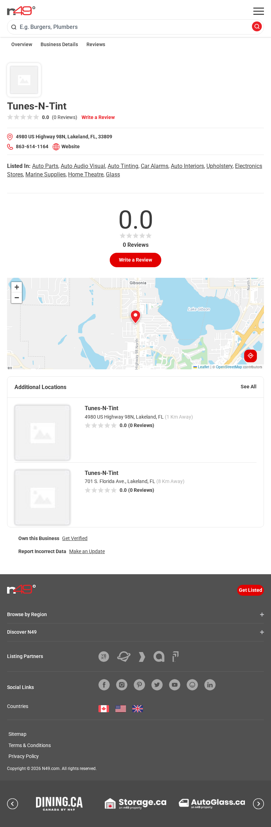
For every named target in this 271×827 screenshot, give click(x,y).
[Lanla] (161, 656)
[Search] (257, 26)
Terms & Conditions (29, 745)
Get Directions (250, 356)
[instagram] (122, 685)
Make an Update (87, 551)
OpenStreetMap (229, 366)
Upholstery (219, 166)
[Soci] (175, 656)
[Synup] (144, 657)
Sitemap (17, 734)
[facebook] (104, 685)
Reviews (95, 44)
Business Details (59, 44)
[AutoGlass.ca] (212, 804)
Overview (21, 44)
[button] (135, 317)
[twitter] (157, 685)
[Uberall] (126, 656)
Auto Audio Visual (83, 166)
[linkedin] (210, 685)
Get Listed (250, 590)
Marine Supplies (45, 174)
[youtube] (175, 685)
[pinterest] (139, 685)
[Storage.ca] (135, 804)
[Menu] (258, 11)
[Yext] (106, 656)
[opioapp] (192, 685)
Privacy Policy (23, 756)
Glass (113, 174)
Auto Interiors (187, 166)
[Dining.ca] (59, 804)
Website (70, 146)
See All (249, 386)
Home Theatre (85, 174)
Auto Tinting (123, 166)
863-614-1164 (32, 146)
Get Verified (75, 538)
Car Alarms (154, 166)
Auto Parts (45, 166)
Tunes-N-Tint (101, 408)
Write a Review (98, 117)
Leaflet (203, 366)
